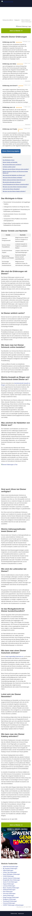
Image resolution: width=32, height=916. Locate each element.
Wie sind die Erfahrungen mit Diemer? (12, 164)
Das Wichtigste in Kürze (8, 160)
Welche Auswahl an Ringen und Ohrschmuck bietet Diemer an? (15, 172)
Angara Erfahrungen (8, 884)
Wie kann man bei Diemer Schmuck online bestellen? (16, 169)
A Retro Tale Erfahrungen (10, 872)
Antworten (27, 81)
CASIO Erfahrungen (8, 876)
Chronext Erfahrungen (9, 903)
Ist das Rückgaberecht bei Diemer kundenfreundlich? (16, 184)
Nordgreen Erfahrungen (9, 899)
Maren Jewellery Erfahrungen (11, 887)
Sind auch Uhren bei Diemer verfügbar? (12, 177)
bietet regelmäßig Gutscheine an (14, 656)
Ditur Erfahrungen (8, 891)
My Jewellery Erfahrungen (10, 868)
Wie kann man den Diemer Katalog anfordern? (14, 191)
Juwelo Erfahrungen (8, 895)
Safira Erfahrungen (8, 870)
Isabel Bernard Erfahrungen (10, 866)
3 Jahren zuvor (27, 85)
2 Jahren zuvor (27, 63)
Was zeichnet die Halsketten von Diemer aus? (14, 175)
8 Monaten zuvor (26, 41)
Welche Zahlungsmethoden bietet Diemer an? (14, 179)
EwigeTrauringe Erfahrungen (11, 897)
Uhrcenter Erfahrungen (9, 893)
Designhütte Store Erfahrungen (11, 880)
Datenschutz (14, 913)
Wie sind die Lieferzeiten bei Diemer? (12, 182)
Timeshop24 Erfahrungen (10, 901)
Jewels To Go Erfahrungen (10, 882)
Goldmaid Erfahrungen (9, 889)
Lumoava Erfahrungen (9, 886)
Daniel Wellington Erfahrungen (11, 874)
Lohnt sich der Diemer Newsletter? (11, 189)
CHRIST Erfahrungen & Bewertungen (13, 905)
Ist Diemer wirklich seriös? (9, 166)
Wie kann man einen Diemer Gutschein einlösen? (15, 186)
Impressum (21, 913)
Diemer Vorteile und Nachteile (10, 162)
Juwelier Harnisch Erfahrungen (11, 878)
